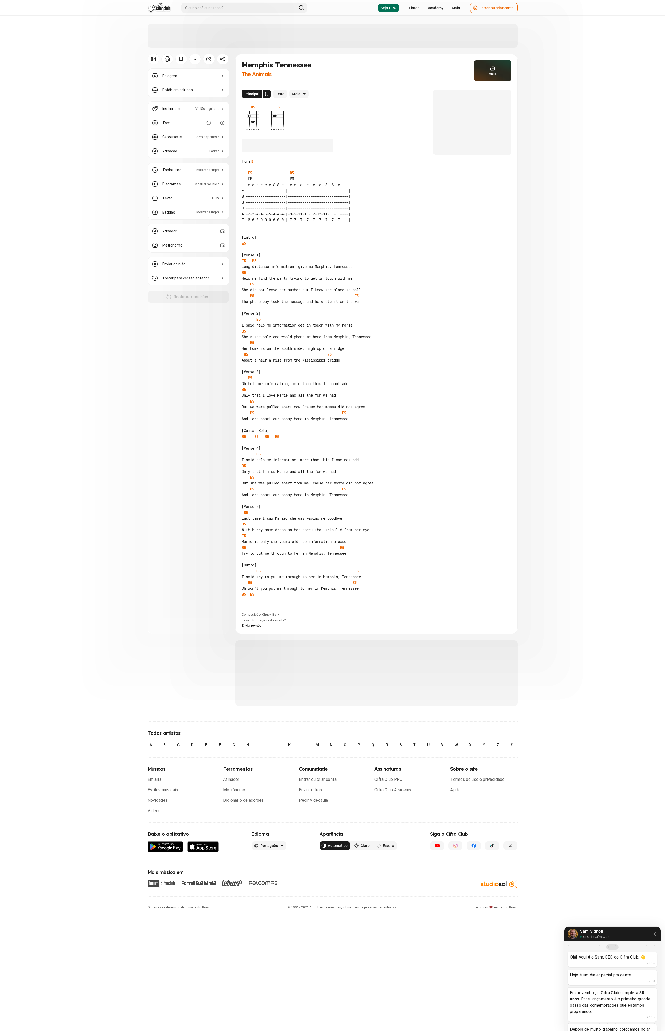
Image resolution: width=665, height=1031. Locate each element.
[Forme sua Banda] (198, 882)
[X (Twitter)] (510, 845)
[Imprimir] (167, 59)
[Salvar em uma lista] (181, 59)
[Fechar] (654, 934)
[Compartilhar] (223, 59)
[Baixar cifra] (195, 59)
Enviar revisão (252, 625)
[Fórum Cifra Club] (161, 884)
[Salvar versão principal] (267, 94)
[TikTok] (492, 845)
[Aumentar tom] (222, 123)
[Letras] (232, 883)
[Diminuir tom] (209, 123)
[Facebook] (474, 845)
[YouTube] (437, 845)
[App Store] (203, 846)
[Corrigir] (209, 59)
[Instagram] (455, 845)
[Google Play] (165, 846)
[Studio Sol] (499, 884)
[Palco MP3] (263, 883)
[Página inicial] (159, 8)
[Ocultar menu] (153, 59)
